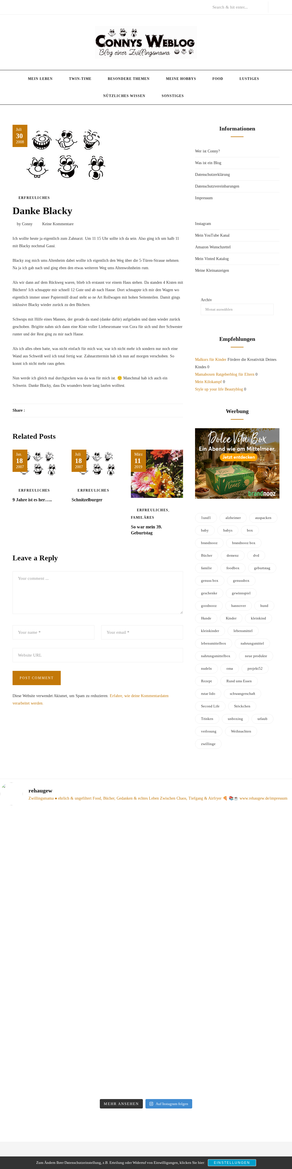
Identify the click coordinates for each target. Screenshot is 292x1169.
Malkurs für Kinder (210, 359)
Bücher (206, 555)
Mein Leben (40, 79)
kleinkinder (210, 631)
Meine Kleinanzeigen (212, 270)
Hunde (206, 618)
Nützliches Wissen (124, 96)
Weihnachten (241, 731)
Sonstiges (173, 96)
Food (217, 79)
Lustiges (249, 79)
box (250, 530)
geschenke (209, 593)
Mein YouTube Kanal (212, 235)
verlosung (208, 731)
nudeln (206, 668)
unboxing (235, 719)
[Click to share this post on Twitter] (43, 410)
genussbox (241, 580)
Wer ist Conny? (207, 151)
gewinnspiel (241, 593)
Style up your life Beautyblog (219, 389)
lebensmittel (243, 631)
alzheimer (233, 518)
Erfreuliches (34, 198)
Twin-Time (80, 79)
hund (264, 605)
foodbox (233, 568)
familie (206, 568)
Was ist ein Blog (208, 163)
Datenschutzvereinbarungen (217, 186)
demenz (233, 555)
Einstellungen (232, 1163)
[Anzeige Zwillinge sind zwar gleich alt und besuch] (109, 923)
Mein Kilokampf (208, 382)
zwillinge (208, 744)
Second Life (210, 706)
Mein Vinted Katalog (212, 259)
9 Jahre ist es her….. (32, 499)
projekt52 (255, 668)
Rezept (206, 681)
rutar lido (208, 693)
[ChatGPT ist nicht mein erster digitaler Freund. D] (183, 953)
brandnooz (209, 543)
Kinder (231, 618)
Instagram (203, 224)
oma (229, 668)
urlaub (262, 719)
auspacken (263, 518)
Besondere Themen (129, 79)
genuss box (209, 580)
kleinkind (258, 618)
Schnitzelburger (87, 499)
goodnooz (209, 605)
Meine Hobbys (181, 79)
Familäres (143, 518)
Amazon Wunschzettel (213, 247)
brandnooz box (244, 543)
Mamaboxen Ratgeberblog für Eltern (224, 374)
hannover (238, 605)
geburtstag (262, 568)
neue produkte (256, 656)
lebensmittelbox (213, 643)
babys (227, 530)
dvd (256, 555)
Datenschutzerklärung (212, 174)
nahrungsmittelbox (215, 656)
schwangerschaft (242, 693)
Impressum (204, 198)
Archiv (206, 300)
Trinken (207, 719)
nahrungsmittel (252, 643)
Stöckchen (242, 706)
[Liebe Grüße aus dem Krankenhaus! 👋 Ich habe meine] (34, 875)
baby (205, 530)
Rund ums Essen (239, 681)
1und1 (206, 518)
